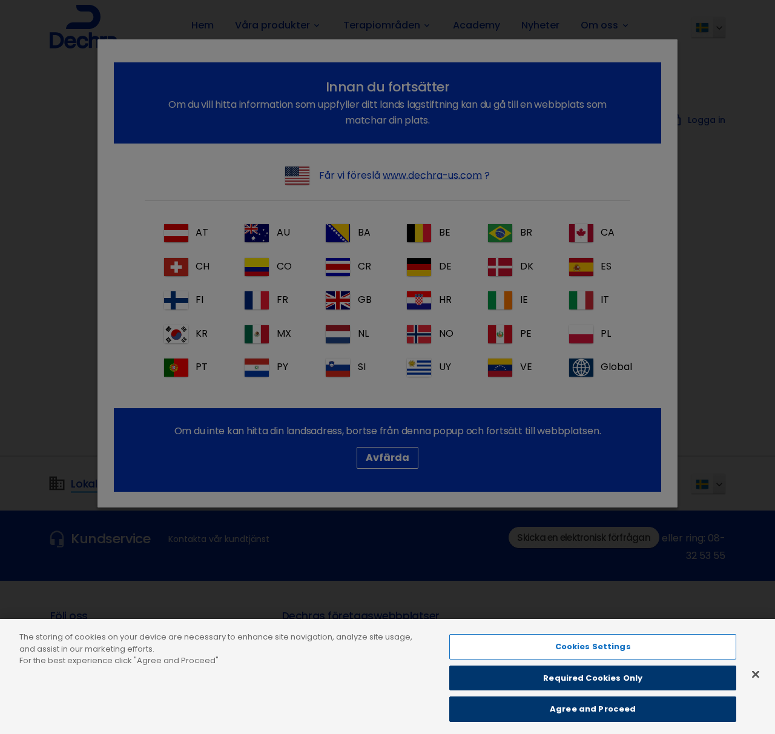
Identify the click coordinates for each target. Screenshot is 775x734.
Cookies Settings (593, 646)
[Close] (755, 674)
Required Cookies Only (592, 678)
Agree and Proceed (593, 709)
